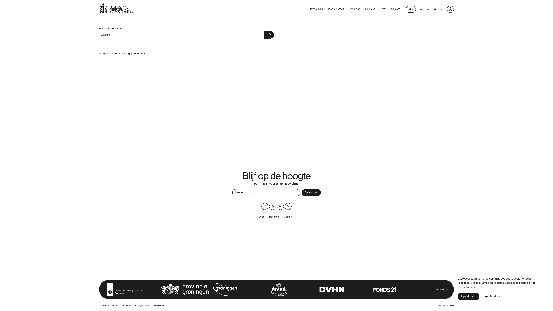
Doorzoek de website (110, 29)
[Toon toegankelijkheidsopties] (450, 9)
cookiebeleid (523, 283)
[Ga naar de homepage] (116, 13)
